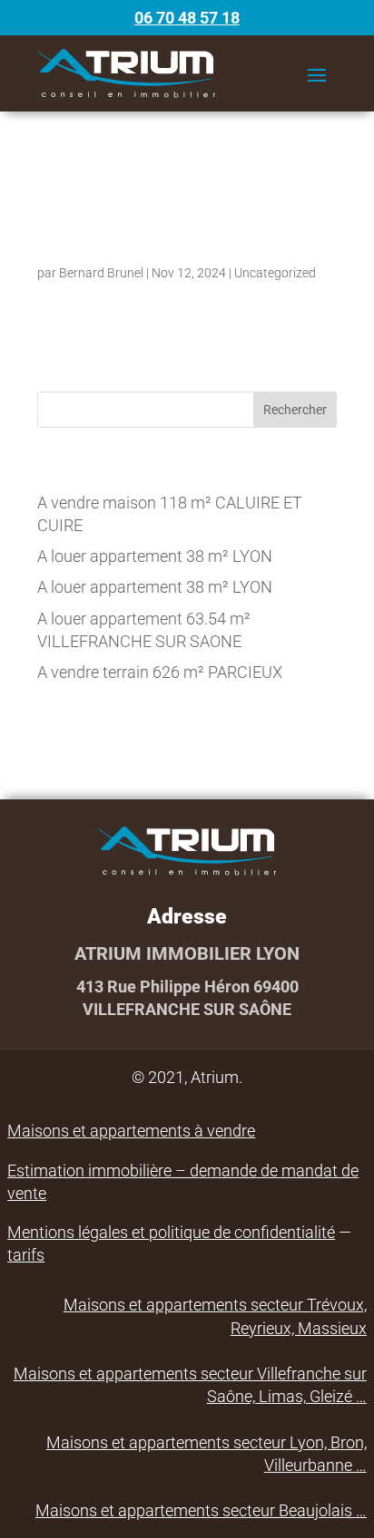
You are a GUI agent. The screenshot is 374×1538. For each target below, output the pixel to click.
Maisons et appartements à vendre (131, 1130)
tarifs (25, 1254)
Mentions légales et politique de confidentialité (171, 1232)
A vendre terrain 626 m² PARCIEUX (159, 672)
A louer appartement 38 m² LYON (154, 556)
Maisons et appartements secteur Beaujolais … (201, 1510)
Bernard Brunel (101, 273)
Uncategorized (275, 273)
